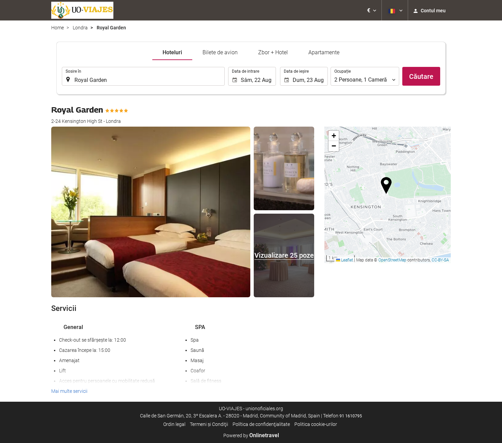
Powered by (251, 435)
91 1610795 (350, 416)
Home (57, 27)
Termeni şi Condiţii (209, 424)
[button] (371, 10)
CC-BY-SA (440, 260)
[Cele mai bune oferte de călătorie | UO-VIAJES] (82, 10)
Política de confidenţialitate (261, 424)
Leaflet (346, 260)
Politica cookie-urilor (315, 424)
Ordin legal (174, 424)
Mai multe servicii (69, 391)
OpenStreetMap (392, 260)
